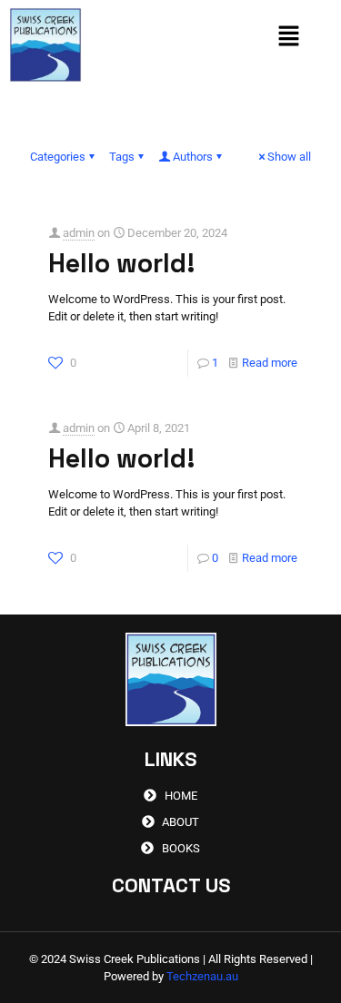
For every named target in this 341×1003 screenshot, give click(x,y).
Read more (269, 362)
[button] (289, 38)
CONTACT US (171, 885)
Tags (122, 156)
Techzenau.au (202, 976)
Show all (289, 156)
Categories (57, 156)
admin (79, 233)
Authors (193, 156)
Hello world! (122, 263)
